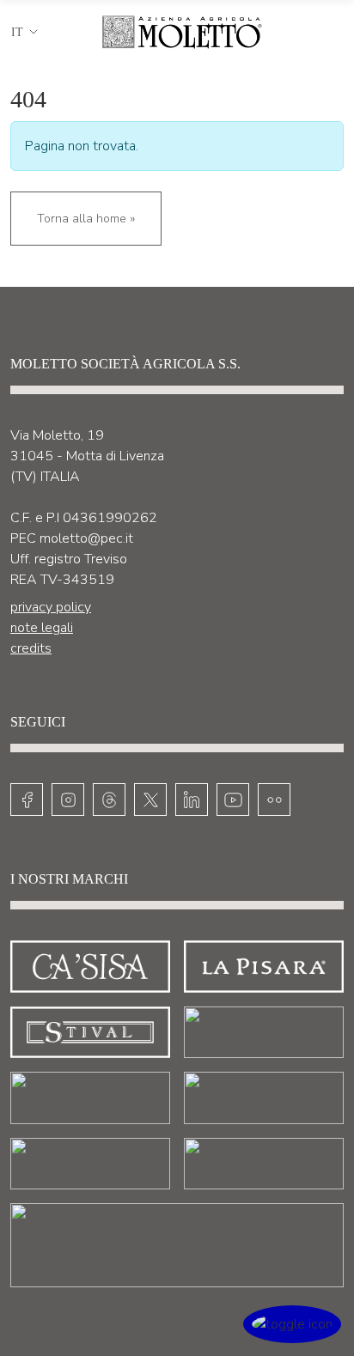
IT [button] (17, 32)
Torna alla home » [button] (86, 218)
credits (31, 648)
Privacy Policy (50, 607)
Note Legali (41, 627)
